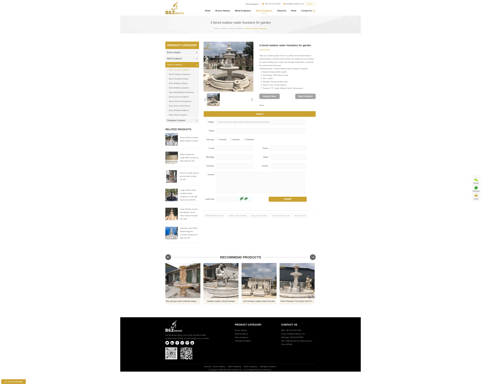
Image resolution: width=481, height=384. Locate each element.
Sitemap (267, 370)
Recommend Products (240, 257)
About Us (281, 11)
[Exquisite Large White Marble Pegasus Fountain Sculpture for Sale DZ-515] (171, 233)
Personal (222, 139)
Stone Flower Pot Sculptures (180, 101)
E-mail (476, 199)
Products (224, 28)
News (293, 11)
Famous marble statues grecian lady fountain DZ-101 (189, 176)
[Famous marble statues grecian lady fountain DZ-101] (171, 176)
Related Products (178, 129)
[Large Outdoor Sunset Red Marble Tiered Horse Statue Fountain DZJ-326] (171, 214)
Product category (248, 324)
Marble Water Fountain (214, 216)
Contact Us (306, 11)
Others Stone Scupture (178, 115)
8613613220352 (296, 337)
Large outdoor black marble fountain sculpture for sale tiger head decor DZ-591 (189, 195)
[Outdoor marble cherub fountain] (220, 280)
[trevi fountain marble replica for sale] (259, 280)
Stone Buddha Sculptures (179, 88)
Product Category (182, 45)
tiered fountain (300, 216)
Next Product (305, 96)
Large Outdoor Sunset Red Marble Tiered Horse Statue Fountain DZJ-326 (189, 214)
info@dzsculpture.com (295, 4)
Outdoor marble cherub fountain (221, 301)
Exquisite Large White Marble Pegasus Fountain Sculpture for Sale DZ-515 (189, 233)
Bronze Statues (222, 11)
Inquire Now (269, 96)
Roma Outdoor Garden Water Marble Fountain (189, 139)
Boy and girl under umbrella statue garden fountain (183, 301)
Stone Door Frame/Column (179, 106)
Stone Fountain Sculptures (256, 28)
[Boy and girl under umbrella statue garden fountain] (182, 280)
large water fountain (259, 216)
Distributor (250, 139)
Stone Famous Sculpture (179, 97)
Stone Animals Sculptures (179, 110)
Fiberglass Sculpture (176, 120)
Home (208, 11)
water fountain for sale (281, 216)
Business (236, 139)
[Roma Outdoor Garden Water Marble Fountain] (171, 139)
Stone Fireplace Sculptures (179, 74)
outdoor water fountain (237, 216)
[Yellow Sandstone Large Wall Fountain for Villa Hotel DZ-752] (171, 158)
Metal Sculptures (243, 11)
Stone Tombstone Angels (179, 79)
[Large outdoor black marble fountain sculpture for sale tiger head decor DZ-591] (171, 195)
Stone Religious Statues (178, 83)
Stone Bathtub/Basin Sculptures (181, 92)
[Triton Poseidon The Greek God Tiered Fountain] (297, 280)
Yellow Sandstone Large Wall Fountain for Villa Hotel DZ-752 (189, 157)
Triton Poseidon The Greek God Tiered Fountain (297, 301)
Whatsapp (476, 191)
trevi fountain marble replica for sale (259, 301)
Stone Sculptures (264, 11)
